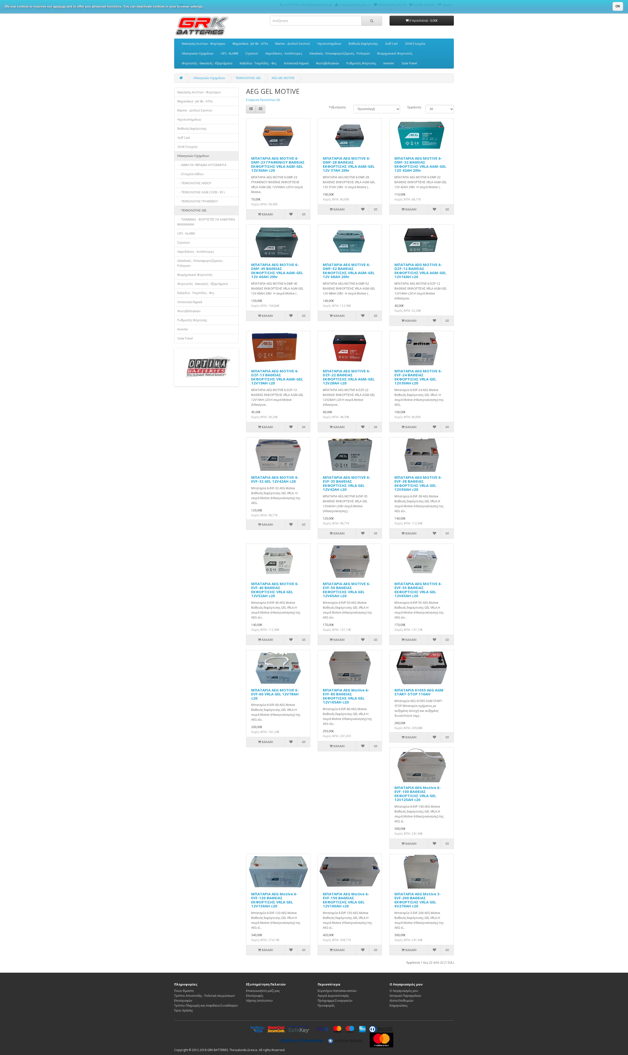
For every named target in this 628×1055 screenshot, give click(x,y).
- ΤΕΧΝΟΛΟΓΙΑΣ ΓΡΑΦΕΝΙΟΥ (197, 201)
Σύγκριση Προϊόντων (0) (263, 100)
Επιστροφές (254, 996)
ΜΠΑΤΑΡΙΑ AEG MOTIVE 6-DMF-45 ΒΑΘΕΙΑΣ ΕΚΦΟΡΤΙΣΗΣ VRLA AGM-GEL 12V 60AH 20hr (277, 270)
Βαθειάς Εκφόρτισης (363, 44)
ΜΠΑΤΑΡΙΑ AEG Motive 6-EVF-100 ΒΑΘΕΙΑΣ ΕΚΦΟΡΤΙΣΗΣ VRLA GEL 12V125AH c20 (417, 793)
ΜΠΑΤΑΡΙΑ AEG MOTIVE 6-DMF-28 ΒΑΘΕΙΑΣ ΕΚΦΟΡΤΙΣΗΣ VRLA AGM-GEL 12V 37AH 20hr (349, 164)
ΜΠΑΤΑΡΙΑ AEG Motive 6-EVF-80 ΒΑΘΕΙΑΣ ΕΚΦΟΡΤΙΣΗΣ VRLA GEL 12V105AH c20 (346, 696)
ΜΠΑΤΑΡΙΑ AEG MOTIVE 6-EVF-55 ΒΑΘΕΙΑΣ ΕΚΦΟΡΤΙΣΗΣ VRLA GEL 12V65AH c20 (418, 589)
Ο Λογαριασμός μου (404, 991)
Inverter (388, 63)
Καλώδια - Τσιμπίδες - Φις (258, 63)
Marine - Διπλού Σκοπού (292, 44)
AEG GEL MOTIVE (283, 78)
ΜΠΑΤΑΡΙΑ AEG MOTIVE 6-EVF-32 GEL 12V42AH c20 (275, 479)
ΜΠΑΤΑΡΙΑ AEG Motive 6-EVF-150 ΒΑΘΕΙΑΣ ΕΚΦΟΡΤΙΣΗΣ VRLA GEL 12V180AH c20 (346, 900)
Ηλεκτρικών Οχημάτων (197, 53)
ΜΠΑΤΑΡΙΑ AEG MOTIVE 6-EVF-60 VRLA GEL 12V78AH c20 (275, 694)
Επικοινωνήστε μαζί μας (263, 991)
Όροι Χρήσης (183, 1010)
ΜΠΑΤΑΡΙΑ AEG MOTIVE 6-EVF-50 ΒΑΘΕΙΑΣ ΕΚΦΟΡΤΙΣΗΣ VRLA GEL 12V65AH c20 (346, 589)
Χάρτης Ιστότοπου (259, 1001)
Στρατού (252, 53)
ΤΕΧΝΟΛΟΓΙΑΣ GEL (248, 78)
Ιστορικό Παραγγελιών (405, 996)
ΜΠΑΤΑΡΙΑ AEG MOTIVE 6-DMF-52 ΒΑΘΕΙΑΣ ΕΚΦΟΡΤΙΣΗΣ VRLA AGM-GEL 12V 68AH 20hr (349, 270)
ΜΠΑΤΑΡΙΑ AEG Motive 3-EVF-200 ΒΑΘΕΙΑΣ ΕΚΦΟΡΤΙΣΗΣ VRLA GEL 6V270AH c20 (417, 900)
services (59, 6)
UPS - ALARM (229, 53)
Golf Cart (391, 44)
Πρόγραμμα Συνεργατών (335, 1001)
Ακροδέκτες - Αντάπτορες (283, 53)
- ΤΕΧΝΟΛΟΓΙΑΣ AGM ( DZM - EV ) (200, 192)
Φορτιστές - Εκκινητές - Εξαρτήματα (207, 63)
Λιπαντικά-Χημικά (296, 63)
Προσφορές (326, 1005)
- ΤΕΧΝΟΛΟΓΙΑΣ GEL (192, 210)
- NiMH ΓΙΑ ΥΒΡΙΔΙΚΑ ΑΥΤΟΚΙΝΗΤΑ (201, 165)
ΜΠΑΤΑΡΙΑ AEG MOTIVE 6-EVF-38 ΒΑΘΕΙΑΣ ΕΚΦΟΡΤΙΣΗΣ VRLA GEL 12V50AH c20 (418, 483)
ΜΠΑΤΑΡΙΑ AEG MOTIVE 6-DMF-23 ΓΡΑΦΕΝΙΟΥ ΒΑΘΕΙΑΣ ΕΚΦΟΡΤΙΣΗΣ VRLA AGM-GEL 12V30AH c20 (278, 164)
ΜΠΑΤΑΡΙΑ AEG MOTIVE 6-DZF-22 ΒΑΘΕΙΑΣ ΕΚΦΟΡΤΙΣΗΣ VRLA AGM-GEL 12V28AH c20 (349, 377)
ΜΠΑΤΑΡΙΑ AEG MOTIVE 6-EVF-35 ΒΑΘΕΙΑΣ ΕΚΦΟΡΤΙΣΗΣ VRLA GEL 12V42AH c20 (346, 483)
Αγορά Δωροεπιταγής (333, 996)
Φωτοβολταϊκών (327, 63)
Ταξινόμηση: (337, 107)
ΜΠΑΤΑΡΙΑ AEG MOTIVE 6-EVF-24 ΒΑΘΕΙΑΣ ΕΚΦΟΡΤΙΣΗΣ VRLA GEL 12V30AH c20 (418, 377)
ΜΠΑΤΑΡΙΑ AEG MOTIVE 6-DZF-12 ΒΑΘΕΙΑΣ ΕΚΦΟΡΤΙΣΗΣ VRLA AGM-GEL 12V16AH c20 (420, 270)
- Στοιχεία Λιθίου (190, 174)
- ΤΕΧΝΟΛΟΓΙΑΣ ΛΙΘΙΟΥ (194, 183)
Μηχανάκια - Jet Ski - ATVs (250, 44)
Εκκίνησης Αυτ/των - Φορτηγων (203, 44)
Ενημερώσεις (398, 1005)
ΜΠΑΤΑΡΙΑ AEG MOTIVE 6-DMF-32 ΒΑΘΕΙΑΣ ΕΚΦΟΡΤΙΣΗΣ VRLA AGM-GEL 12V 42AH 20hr (420, 164)
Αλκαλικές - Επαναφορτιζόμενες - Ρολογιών (339, 53)
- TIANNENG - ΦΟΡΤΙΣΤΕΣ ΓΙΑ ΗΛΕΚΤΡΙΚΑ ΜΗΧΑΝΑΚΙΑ (206, 221)
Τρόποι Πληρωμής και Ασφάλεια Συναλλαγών (206, 1005)
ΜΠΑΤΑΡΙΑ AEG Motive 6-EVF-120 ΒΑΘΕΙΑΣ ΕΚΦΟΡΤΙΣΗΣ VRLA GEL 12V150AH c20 (274, 900)
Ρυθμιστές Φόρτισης (361, 63)
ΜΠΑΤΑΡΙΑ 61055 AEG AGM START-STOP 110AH (419, 692)
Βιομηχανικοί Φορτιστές (394, 53)
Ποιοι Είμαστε (184, 991)
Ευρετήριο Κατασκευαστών (337, 991)
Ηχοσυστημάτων (329, 44)
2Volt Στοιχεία (415, 44)
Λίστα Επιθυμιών (401, 1001)
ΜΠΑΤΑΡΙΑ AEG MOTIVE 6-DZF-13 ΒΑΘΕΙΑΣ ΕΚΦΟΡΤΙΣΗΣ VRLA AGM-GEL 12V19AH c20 (277, 377)
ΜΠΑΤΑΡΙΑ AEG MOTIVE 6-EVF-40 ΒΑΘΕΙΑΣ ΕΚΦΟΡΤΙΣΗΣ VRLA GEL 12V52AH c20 (275, 589)
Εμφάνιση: (412, 107)
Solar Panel (409, 63)
